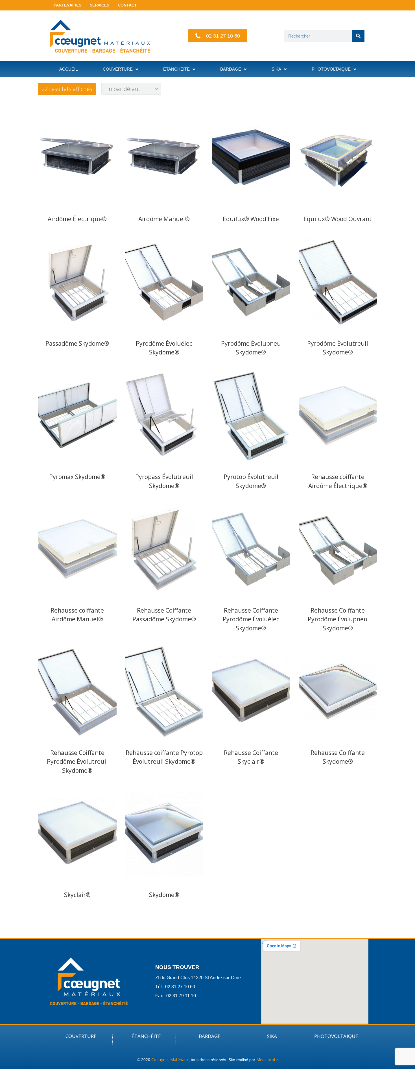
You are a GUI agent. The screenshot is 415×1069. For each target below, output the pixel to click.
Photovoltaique (331, 69)
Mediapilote (267, 1059)
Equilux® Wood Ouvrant (337, 219)
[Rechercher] (358, 36)
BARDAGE (209, 1036)
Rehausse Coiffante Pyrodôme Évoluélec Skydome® (251, 619)
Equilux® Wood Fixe (251, 219)
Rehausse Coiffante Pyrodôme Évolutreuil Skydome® (77, 761)
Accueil (68, 69)
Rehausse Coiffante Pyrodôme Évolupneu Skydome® (338, 619)
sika (276, 69)
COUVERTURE (81, 1036)
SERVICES (99, 5)
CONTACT (127, 5)
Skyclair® (77, 895)
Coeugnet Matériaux (170, 1059)
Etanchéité (176, 69)
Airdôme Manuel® (164, 219)
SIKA (272, 1036)
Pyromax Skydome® (77, 477)
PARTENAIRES (67, 5)
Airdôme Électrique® (77, 219)
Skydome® (164, 895)
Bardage (230, 69)
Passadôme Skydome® (77, 343)
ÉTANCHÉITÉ (146, 1036)
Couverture (118, 69)
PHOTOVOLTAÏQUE (336, 1036)
